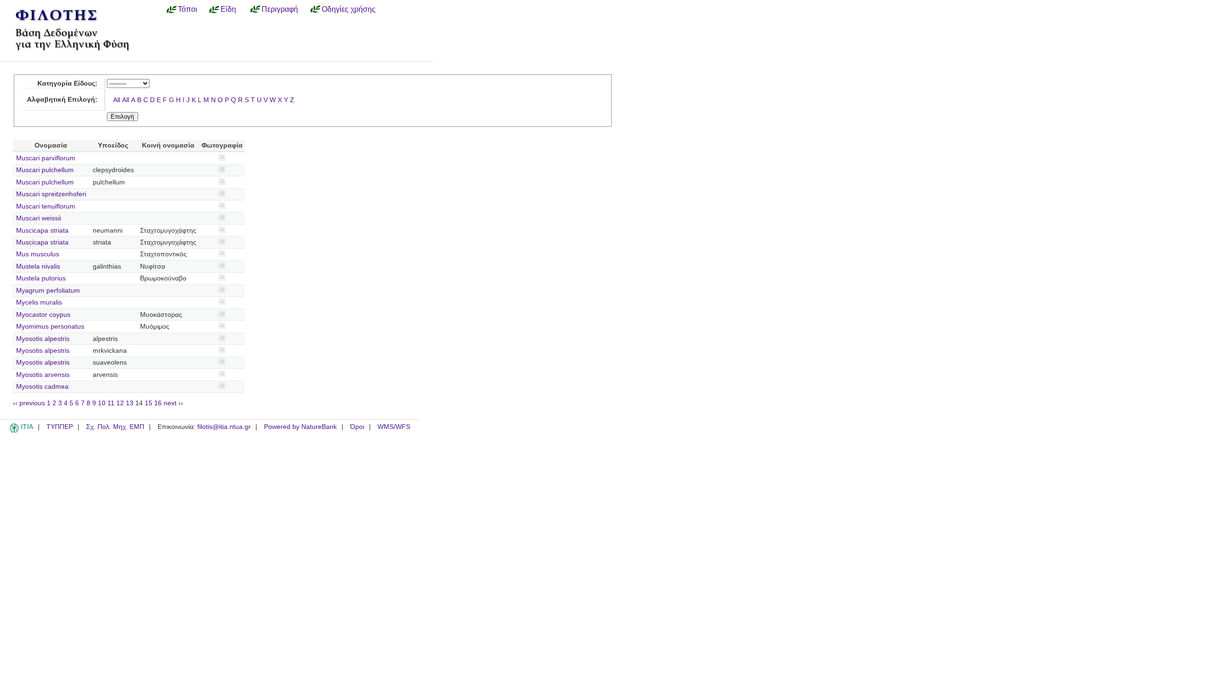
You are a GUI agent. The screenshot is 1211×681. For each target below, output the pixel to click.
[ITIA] (14, 431)
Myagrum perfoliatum (48, 290)
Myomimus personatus (50, 326)
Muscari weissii (38, 218)
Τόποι (187, 9)
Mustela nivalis (38, 266)
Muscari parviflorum (45, 158)
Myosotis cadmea (42, 386)
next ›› (173, 403)
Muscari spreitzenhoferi (51, 194)
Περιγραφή (280, 9)
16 (158, 403)
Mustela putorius (41, 278)
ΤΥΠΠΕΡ (59, 426)
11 (110, 403)
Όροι (357, 426)
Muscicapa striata (42, 230)
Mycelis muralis (39, 302)
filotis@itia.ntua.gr (224, 426)
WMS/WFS (393, 426)
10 (101, 403)
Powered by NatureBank (300, 426)
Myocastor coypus (43, 314)
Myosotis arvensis (43, 374)
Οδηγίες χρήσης (349, 9)
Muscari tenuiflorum (45, 206)
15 (148, 403)
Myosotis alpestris (43, 338)
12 (120, 403)
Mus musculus (37, 254)
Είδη (228, 9)
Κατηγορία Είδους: (67, 83)
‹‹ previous (29, 403)
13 (129, 403)
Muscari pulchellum (45, 170)
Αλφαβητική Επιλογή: (62, 99)
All (116, 100)
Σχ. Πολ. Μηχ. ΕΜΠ (115, 426)
